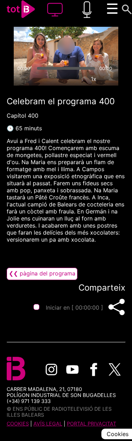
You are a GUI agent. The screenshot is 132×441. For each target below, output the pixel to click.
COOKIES (18, 424)
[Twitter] (115, 369)
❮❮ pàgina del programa (42, 273)
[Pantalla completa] (110, 79)
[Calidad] (77, 79)
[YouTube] (72, 369)
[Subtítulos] (61, 79)
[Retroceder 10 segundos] (38, 46)
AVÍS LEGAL (47, 424)
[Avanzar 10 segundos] (94, 46)
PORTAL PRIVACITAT (91, 424)
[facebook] (94, 369)
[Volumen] (22, 79)
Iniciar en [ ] (74, 307)
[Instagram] (51, 369)
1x (93, 78)
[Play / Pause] (66, 46)
